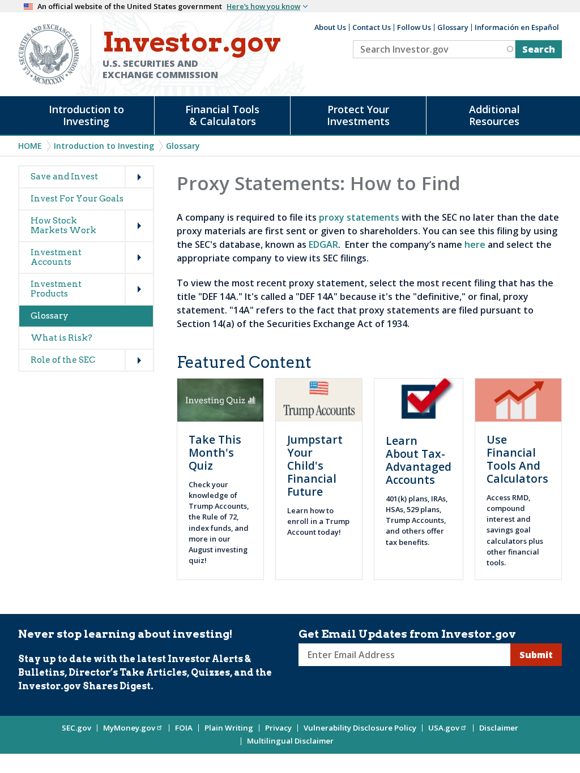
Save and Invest (64, 176)
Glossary (452, 27)
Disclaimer (498, 728)
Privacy (278, 728)
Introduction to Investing (86, 115)
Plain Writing (228, 728)
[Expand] (127, 166)
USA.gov (443, 728)
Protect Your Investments (358, 115)
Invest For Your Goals (77, 199)
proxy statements (360, 217)
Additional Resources (494, 115)
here (474, 244)
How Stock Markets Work (63, 225)
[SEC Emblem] (48, 53)
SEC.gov (76, 728)
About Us (330, 27)
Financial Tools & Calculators (222, 115)
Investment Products (56, 289)
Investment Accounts (56, 257)
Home (30, 145)
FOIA (184, 728)
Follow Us (414, 27)
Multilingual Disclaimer (290, 741)
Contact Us (371, 27)
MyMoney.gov (129, 728)
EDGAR (323, 244)
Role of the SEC (63, 360)
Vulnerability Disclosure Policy (360, 728)
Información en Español (517, 27)
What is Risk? (61, 338)
